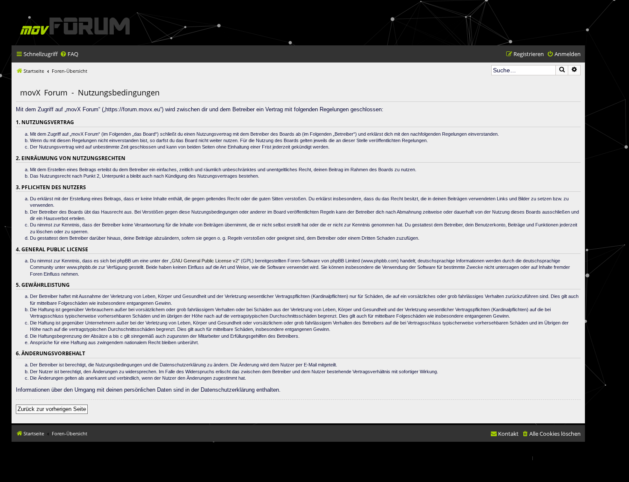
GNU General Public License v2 (205, 260)
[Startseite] (75, 26)
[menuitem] (69, 54)
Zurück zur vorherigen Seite (52, 409)
